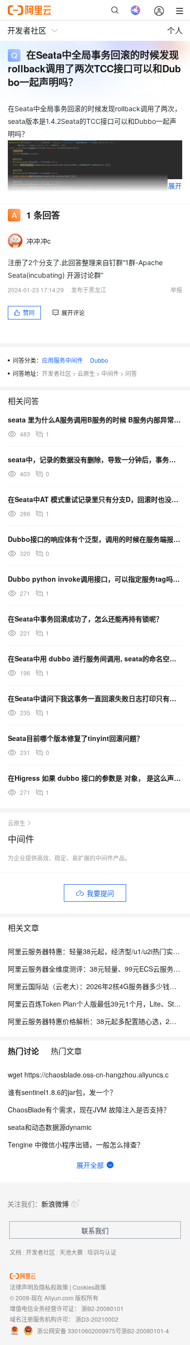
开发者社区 (56, 373)
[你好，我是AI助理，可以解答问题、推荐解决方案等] (135, 10)
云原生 (86, 373)
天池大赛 (71, 1252)
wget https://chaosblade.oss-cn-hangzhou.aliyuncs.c (88, 1074)
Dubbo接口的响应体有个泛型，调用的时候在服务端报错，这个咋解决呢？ (95, 539)
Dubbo (99, 360)
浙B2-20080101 (102, 1308)
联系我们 (95, 1230)
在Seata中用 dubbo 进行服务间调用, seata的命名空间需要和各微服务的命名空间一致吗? (95, 658)
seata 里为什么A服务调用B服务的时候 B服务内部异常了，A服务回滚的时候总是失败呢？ (95, 419)
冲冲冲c (38, 241)
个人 (175, 30)
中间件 (110, 373)
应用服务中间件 (62, 360)
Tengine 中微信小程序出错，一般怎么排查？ (76, 1144)
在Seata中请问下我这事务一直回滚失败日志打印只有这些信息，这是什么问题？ (95, 698)
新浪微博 (55, 1204)
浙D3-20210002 (97, 1319)
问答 (131, 373)
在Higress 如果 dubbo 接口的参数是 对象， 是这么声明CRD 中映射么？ (95, 778)
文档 (15, 1252)
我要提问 (100, 893)
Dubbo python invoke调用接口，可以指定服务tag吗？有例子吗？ (95, 579)
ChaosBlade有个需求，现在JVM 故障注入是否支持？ (89, 1109)
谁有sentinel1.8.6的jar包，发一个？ (62, 1092)
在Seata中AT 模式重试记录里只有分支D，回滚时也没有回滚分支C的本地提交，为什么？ (95, 499)
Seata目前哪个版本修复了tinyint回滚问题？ (75, 738)
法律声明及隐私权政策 (39, 1287)
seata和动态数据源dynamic (50, 1127)
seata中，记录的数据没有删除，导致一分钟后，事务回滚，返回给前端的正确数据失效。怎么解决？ (95, 459)
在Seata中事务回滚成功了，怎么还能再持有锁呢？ (85, 618)
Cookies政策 (89, 1287)
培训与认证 (101, 1252)
